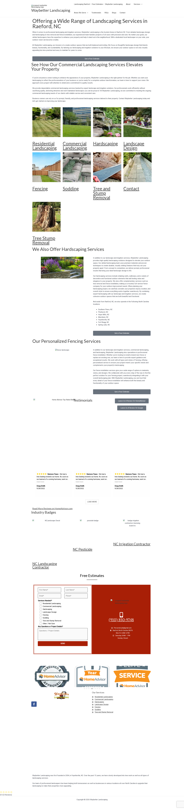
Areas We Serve (80, 12)
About (128, 4)
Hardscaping (105, 143)
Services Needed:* (45, 600)
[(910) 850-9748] (121, 614)
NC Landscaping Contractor (44, 565)
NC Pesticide (82, 549)
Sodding (71, 188)
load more (92, 502)
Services (137, 4)
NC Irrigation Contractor (131, 544)
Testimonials (96, 12)
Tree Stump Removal (43, 240)
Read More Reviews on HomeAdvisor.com (52, 508)
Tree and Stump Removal (101, 193)
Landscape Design (133, 146)
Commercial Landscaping (75, 146)
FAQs (106, 12)
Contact (122, 12)
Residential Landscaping (44, 146)
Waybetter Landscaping (50, 10)
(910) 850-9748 (121, 619)
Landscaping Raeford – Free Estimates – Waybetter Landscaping (98, 4)
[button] (141, 4)
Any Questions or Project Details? (50, 626)
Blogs (114, 12)
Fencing (40, 188)
